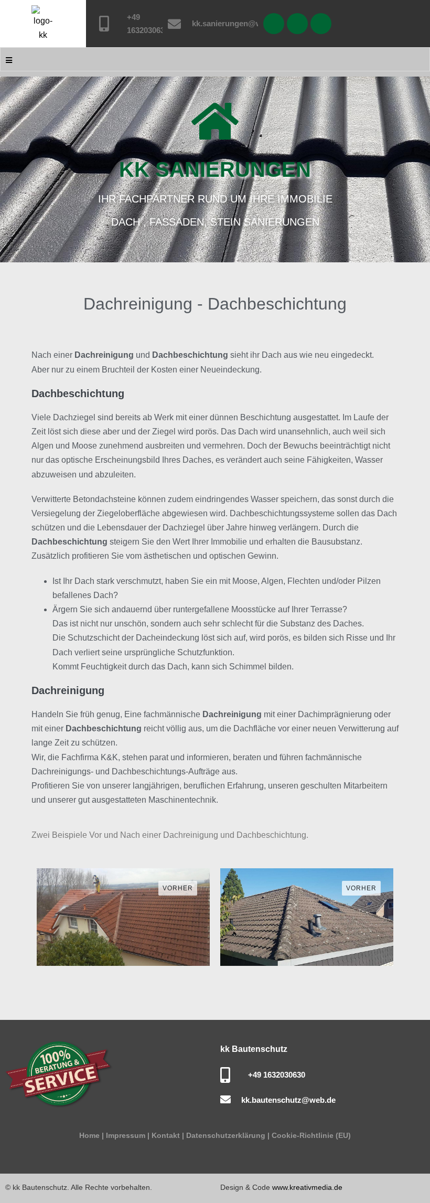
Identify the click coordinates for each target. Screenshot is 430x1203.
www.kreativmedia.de (307, 1187)
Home (89, 1135)
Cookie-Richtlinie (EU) (310, 1135)
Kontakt (166, 1135)
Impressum (125, 1135)
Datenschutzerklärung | (228, 1135)
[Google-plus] (320, 23)
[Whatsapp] (273, 23)
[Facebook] (297, 23)
